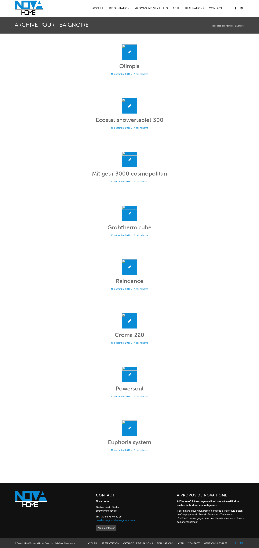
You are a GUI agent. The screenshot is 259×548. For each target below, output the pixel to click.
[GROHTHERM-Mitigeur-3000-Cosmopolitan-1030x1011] (129, 159)
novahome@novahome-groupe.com (115, 520)
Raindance (129, 281)
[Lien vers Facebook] (236, 8)
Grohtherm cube (129, 227)
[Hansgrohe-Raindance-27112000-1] (129, 267)
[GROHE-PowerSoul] (129, 374)
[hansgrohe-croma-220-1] (129, 320)
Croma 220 (129, 335)
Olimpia (129, 66)
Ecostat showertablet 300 (129, 120)
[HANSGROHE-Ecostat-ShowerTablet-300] (129, 106)
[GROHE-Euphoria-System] (129, 428)
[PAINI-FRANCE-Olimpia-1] (129, 52)
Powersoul (130, 388)
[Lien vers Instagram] (241, 8)
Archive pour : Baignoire (52, 25)
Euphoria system (129, 442)
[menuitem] (98, 8)
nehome (144, 73)
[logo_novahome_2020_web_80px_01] (29, 8)
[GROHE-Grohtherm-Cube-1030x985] (129, 213)
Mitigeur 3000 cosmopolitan (129, 173)
